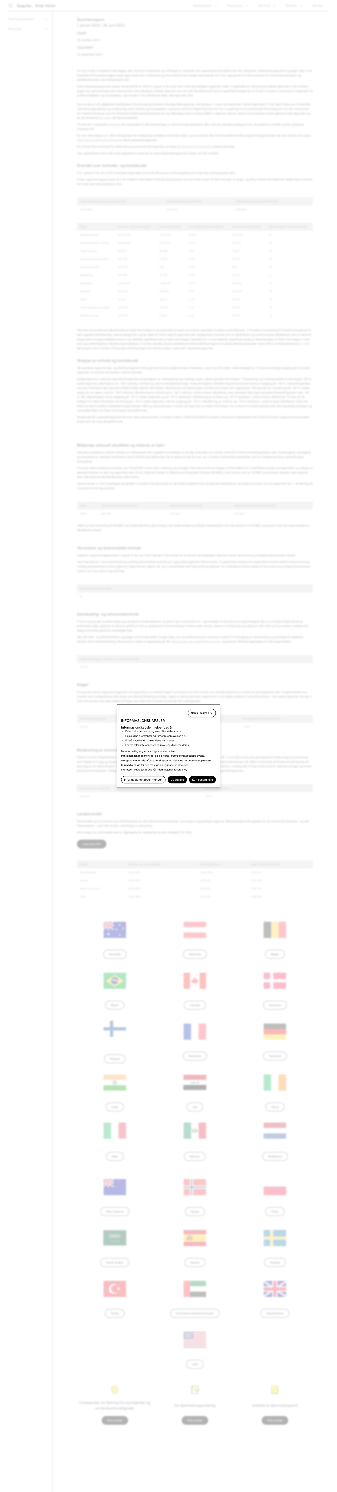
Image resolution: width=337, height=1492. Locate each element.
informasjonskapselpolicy (172, 769)
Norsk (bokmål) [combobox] (200, 712)
